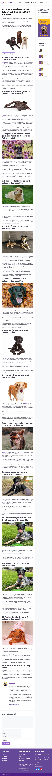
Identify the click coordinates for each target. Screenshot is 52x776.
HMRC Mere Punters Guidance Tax (42, 757)
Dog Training (40, 2)
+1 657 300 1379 (25, 768)
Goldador (6, 206)
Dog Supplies (4, 760)
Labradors (4, 62)
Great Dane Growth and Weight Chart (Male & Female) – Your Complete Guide (46, 63)
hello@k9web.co (24, 770)
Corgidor (5, 594)
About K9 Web (22, 754)
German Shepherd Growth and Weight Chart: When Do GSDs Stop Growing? (46, 50)
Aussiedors (4, 452)
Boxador (5, 358)
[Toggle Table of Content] (13, 54)
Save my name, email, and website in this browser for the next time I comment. (17, 739)
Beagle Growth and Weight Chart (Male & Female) (46, 68)
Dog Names (26, 2)
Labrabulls (4, 115)
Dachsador (6, 648)
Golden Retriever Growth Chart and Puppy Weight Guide (46, 74)
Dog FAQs (4, 754)
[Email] (16, 704)
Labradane (19, 499)
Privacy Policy (21, 760)
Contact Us (21, 756)
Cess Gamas (12, 683)
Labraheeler (6, 549)
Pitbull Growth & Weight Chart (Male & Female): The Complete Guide (46, 56)
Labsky (5, 256)
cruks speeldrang (38, 766)
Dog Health (33, 2)
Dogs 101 (47, 2)
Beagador (26, 403)
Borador (5, 310)
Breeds (20, 2)
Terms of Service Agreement (24, 758)
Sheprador (6, 161)
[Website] (18, 704)
